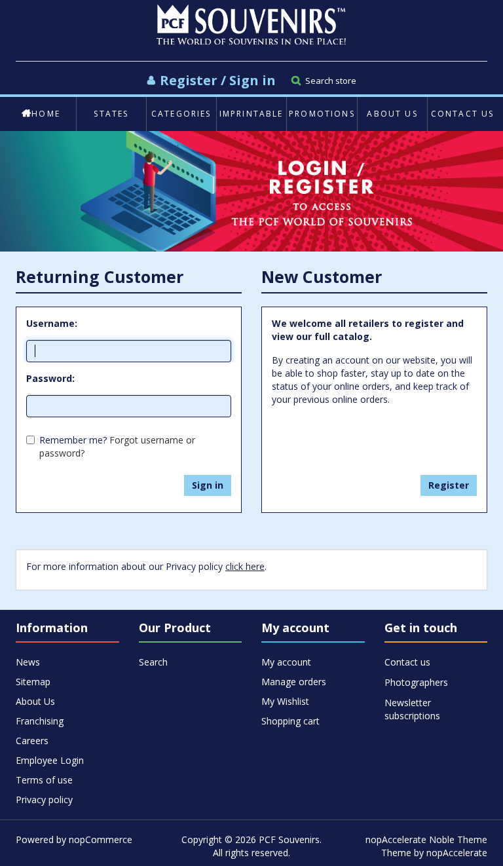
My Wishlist (285, 701)
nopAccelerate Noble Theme (426, 839)
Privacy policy (44, 799)
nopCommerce (100, 839)
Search (153, 662)
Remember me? (73, 440)
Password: (50, 378)
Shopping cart (290, 721)
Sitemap (33, 681)
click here (245, 566)
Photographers (416, 682)
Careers (32, 740)
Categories (181, 113)
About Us (392, 113)
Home (45, 113)
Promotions (322, 113)
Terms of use (44, 780)
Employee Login (50, 760)
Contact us (462, 113)
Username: (51, 323)
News (28, 662)
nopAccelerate (456, 852)
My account (286, 662)
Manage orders (293, 681)
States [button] (111, 113)
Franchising (40, 721)
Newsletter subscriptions (412, 703)
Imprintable (251, 113)
